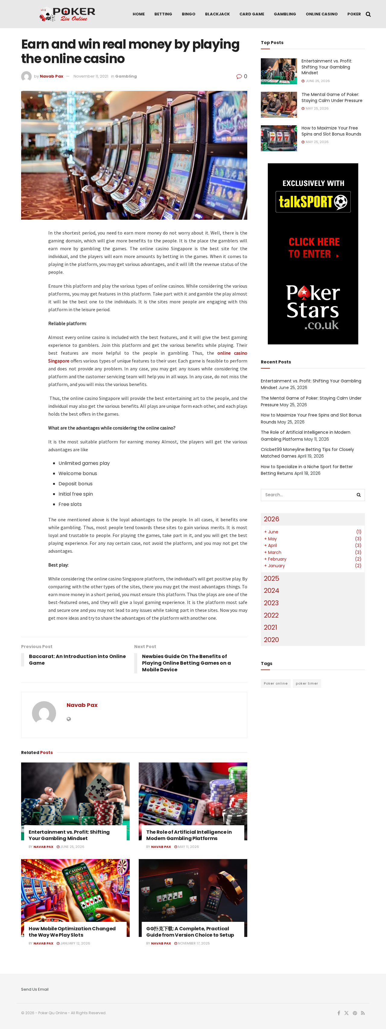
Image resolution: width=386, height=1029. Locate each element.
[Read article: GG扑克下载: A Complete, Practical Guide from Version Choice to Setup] (193, 898)
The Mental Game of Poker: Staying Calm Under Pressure (332, 97)
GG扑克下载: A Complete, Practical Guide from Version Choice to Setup (190, 932)
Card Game (251, 14)
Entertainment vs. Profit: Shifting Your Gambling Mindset (69, 835)
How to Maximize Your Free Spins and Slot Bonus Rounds (331, 131)
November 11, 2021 (91, 76)
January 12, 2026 (74, 943)
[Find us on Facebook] (338, 1013)
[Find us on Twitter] (346, 1013)
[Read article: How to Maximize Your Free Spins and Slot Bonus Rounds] (279, 138)
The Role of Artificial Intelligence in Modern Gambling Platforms (189, 835)
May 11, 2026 (188, 846)
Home (139, 14)
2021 (270, 627)
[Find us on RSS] (363, 1013)
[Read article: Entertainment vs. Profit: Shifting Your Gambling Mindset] (75, 801)
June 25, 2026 (71, 846)
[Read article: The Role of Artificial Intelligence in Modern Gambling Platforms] (193, 801)
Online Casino (322, 14)
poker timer (307, 683)
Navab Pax (51, 76)
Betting (163, 14)
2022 (271, 615)
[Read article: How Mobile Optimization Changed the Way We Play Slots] (75, 898)
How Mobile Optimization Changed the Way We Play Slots (72, 932)
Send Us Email (35, 989)
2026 (271, 519)
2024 (271, 590)
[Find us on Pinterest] (355, 1013)
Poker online (276, 683)
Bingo (188, 14)
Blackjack (217, 14)
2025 (271, 578)
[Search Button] (368, 14)
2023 (271, 603)
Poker (354, 14)
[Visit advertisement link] (313, 253)
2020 (271, 639)
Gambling (285, 14)
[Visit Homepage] (67, 14)
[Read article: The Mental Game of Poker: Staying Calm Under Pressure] (279, 105)
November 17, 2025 (193, 943)
